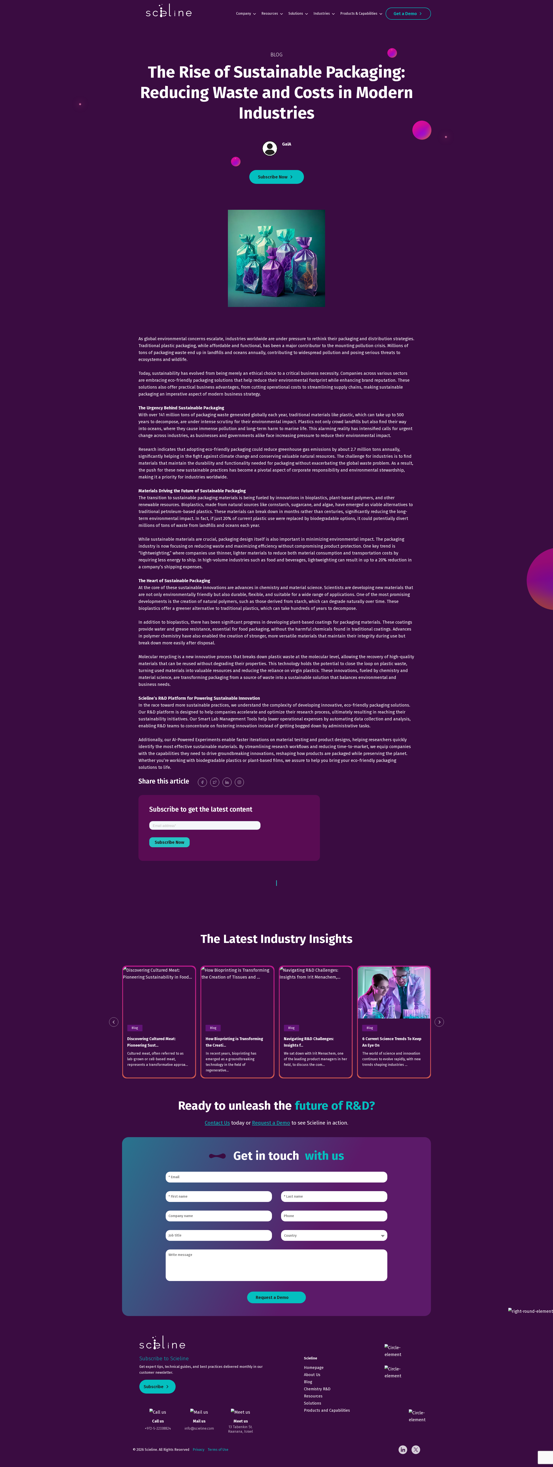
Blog (308, 1382)
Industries (321, 13)
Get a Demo (405, 13)
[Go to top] (538, 1452)
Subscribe (154, 1386)
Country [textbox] (290, 1235)
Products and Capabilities (327, 1410)
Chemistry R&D (317, 1389)
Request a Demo (271, 1123)
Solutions (295, 13)
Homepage (314, 1367)
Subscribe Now (273, 177)
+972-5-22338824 (158, 1428)
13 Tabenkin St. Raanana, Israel (240, 1429)
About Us (312, 1374)
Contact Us (217, 1123)
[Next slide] (439, 1022)
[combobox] (334, 1235)
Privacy (198, 1450)
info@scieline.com (199, 1428)
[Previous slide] (113, 1022)
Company (243, 13)
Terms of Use (218, 1450)
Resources (269, 13)
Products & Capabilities (358, 13)
